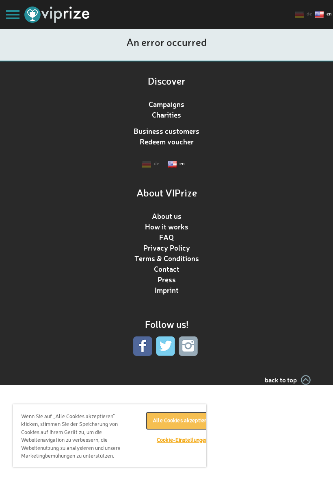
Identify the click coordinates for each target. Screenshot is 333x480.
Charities (166, 115)
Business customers (166, 131)
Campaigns (166, 104)
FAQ (166, 237)
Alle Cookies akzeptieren (182, 420)
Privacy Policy (166, 248)
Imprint (167, 290)
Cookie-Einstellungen (182, 440)
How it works (166, 226)
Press (167, 279)
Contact (166, 269)
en (329, 14)
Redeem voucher (167, 141)
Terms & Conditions (166, 258)
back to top (281, 379)
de (309, 14)
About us (167, 216)
